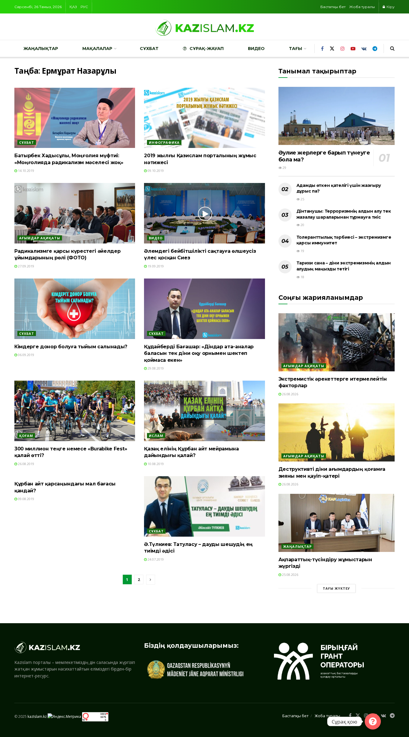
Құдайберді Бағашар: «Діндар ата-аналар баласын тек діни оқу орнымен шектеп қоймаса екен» (199, 353)
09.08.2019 (25, 499)
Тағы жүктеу (336, 588)
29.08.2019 (155, 368)
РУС (84, 6)
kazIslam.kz (37, 716)
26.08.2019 (25, 463)
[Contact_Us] (373, 721)
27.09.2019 (25, 266)
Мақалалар (97, 48)
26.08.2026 (289, 394)
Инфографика (164, 142)
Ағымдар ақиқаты (39, 238)
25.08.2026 (289, 574)
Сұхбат (149, 48)
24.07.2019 (155, 559)
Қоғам (26, 435)
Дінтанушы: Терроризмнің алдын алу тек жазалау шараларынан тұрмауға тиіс (343, 214)
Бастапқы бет (333, 6)
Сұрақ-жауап (207, 48)
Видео (256, 48)
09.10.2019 (155, 170)
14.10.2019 (25, 170)
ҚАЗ (73, 6)
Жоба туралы (362, 6)
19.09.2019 (155, 266)
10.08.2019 (155, 463)
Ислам (156, 435)
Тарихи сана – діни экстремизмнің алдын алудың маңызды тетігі (343, 266)
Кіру (390, 6)
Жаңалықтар (40, 48)
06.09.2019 (25, 354)
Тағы (295, 48)
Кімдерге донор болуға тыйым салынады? (70, 346)
